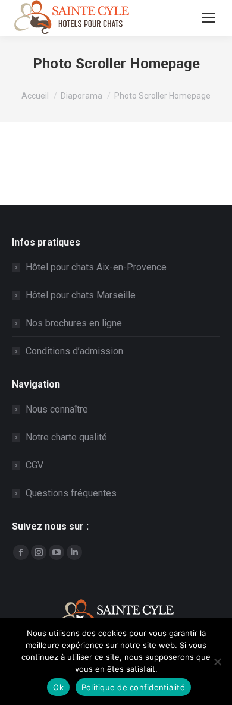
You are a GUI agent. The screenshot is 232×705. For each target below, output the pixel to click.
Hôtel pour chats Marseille (81, 295)
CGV (34, 465)
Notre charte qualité (66, 437)
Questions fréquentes (71, 493)
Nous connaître (57, 409)
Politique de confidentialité (133, 687)
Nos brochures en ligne (74, 323)
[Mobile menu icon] (208, 18)
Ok (58, 687)
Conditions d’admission (74, 351)
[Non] (217, 662)
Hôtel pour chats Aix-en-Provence (96, 267)
